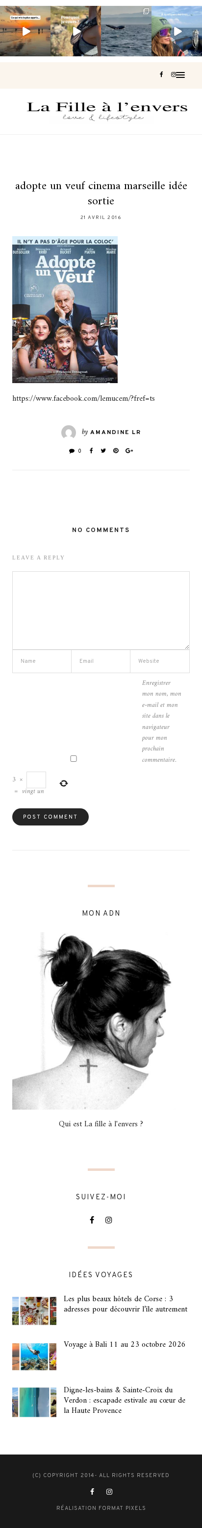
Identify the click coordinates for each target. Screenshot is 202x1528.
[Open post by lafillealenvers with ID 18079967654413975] (75, 31)
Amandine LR (115, 433)
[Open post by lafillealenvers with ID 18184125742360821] (177, 31)
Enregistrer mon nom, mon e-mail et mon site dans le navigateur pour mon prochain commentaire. (161, 722)
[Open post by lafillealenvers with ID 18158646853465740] (126, 31)
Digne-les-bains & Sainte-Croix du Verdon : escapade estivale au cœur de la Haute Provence (124, 1400)
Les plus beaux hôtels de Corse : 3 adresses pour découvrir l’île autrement (125, 1304)
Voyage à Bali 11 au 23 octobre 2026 (125, 1345)
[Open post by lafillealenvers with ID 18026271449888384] (25, 31)
